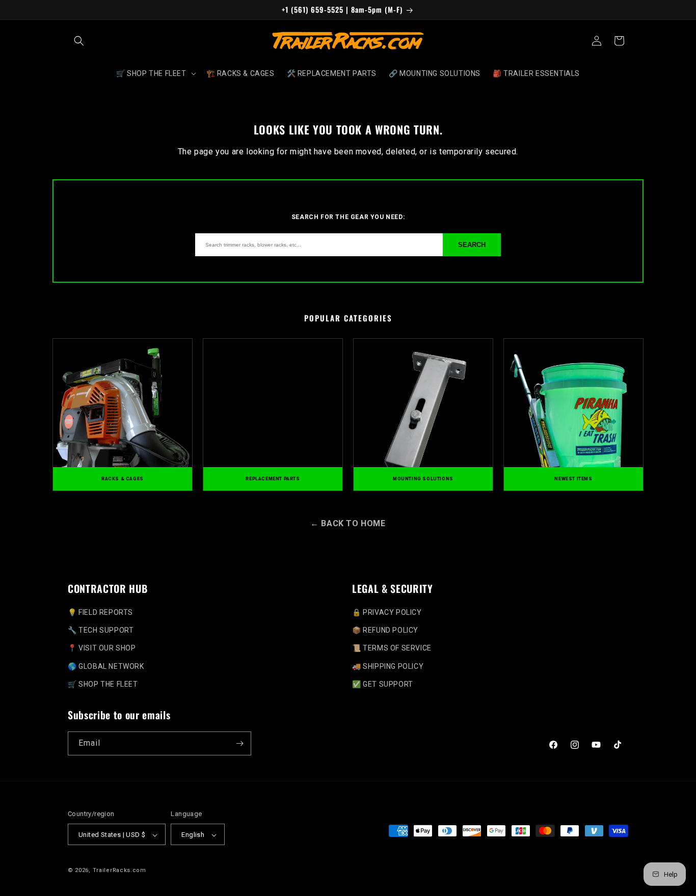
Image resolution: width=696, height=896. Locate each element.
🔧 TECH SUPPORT (100, 630)
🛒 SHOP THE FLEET (103, 684)
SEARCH (472, 245)
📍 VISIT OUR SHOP (102, 648)
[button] (79, 41)
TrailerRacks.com (119, 870)
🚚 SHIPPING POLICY (387, 666)
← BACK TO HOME (347, 523)
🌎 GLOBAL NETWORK (106, 666)
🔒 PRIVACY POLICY (387, 612)
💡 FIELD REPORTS (100, 612)
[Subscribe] (239, 743)
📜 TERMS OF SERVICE (392, 648)
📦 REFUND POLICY (385, 630)
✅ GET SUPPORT (382, 684)
